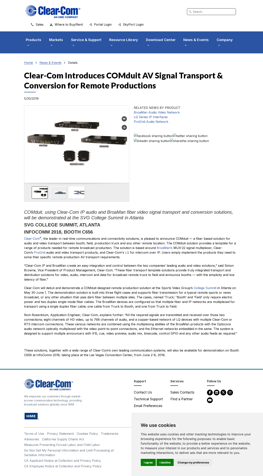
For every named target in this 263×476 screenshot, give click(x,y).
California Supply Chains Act (63, 439)
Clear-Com (32, 239)
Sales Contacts (182, 392)
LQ (127, 252)
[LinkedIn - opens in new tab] (216, 392)
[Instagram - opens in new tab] (230, 392)
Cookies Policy (87, 434)
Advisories (31, 439)
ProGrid (40, 252)
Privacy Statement (60, 434)
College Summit (205, 288)
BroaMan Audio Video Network (157, 112)
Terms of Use (34, 434)
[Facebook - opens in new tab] (210, 392)
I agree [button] (148, 462)
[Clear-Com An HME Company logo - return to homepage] (48, 384)
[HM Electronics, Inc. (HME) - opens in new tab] (31, 416)
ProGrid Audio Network (151, 122)
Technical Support (148, 399)
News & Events (50, 63)
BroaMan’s (165, 248)
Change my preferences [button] (193, 462)
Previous (28, 142)
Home (28, 63)
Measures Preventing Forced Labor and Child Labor (62, 445)
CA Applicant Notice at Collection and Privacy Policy (62, 461)
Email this (124, 119)
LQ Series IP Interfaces (151, 117)
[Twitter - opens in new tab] (223, 392)
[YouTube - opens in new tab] (210, 400)
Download (124, 127)
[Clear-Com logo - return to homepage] (53, 11)
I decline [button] (165, 462)
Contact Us (143, 392)
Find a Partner (181, 399)
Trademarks (109, 434)
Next (124, 142)
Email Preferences (148, 406)
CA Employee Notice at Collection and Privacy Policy (62, 466)
